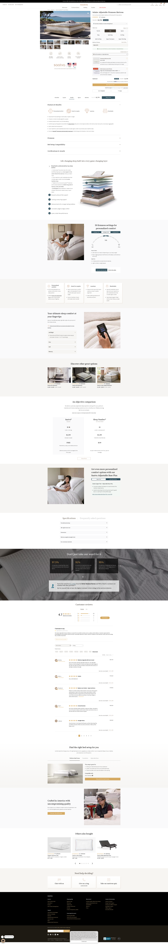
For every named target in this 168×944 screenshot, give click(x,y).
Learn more (125, 87)
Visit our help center (51, 901)
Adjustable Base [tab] (95, 758)
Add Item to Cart (110, 84)
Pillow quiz (69, 903)
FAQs (49, 920)
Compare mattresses (71, 906)
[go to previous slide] (75, 864)
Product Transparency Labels (72, 909)
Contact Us (5, 4)
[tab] (62, 178)
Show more (95, 651)
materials (76, 651)
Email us (49, 904)
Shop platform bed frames (102, 779)
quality (81, 651)
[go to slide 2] (50, 42)
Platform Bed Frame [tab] (75, 758)
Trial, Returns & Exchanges (53, 912)
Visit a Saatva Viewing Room (53, 906)
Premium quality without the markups (93, 901)
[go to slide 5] (71, 42)
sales (58, 927)
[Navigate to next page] (91, 736)
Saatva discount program (72, 917)
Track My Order (11, 4)
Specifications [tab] (69, 518)
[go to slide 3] (57, 42)
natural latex (71, 124)
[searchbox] (62, 645)
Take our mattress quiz (101, 270)
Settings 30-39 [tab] (106, 232)
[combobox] (77, 645)
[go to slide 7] (85, 42)
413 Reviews (108, 383)
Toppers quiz (69, 904)
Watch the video (112, 270)
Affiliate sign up (108, 908)
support (61, 651)
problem (71, 651)
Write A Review (105, 617)
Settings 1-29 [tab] (96, 232)
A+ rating (73, 584)
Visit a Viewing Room (19, 4)
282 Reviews (83, 383)
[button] (110, 24)
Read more (81, 696)
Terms (49, 940)
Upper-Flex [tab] (99, 479)
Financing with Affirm (71, 915)
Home (49, 9)
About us (88, 906)
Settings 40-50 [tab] (115, 232)
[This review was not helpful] (111, 671)
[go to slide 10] (57, 47)
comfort (66, 651)
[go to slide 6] (78, 42)
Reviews (68, 908)
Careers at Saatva (108, 901)
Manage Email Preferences (53, 922)
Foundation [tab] (85, 758)
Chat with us (50, 903)
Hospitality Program (109, 906)
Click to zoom (83, 36)
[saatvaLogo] (50, 897)
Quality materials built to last (91, 903)
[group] (65, 25)
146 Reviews (58, 853)
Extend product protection (53, 917)
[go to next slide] (119, 566)
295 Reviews (108, 853)
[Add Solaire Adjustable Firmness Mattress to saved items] (88, 13)
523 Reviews (58, 383)
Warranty (49, 915)
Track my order (50, 919)
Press (87, 908)
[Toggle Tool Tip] (69, 427)
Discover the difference (56, 813)
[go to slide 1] (43, 42)
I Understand (84, 941)
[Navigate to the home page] (84, 4)
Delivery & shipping (51, 914)
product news (62, 927)
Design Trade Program (109, 903)
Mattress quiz (69, 901)
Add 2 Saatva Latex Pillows (106, 68)
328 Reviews (83, 853)
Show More (84, 458)
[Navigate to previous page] (77, 736)
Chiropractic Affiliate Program (111, 904)
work (90, 651)
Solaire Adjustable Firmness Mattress (62, 9)
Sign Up (66, 931)
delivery (86, 651)
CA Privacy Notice (67, 940)
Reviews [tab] (82, 609)
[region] (84, 380)
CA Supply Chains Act (58, 940)
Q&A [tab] (86, 609)
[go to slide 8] (43, 47)
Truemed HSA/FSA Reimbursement (73, 918)
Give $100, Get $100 (109, 909)
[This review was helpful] (109, 671)
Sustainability (88, 904)
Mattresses (52, 9)
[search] (134, 4)
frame (56, 651)
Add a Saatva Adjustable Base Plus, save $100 (102, 494)
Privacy (52, 940)
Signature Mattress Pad (105, 58)
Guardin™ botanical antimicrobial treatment (63, 131)
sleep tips (68, 927)
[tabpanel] (62, 181)
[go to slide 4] (64, 42)
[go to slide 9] (50, 47)
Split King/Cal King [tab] (113, 479)
